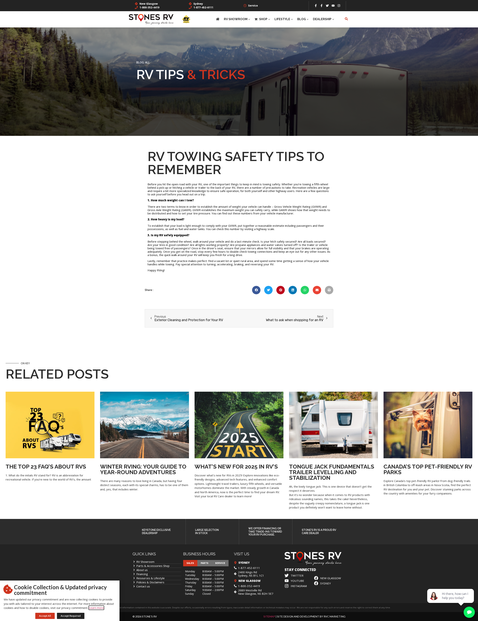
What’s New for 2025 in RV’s (236, 466)
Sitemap (269, 616)
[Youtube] (333, 5)
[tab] (190, 563)
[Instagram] (338, 5)
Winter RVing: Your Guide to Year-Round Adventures (143, 469)
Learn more (96, 608)
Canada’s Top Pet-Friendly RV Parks (428, 469)
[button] (256, 290)
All (147, 62)
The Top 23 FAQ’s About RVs (46, 466)
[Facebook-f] (315, 5)
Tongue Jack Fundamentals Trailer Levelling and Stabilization (331, 472)
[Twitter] (327, 5)
